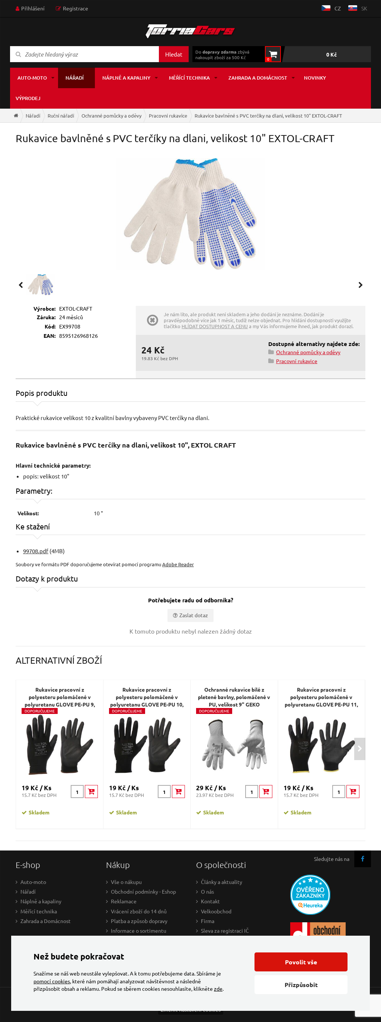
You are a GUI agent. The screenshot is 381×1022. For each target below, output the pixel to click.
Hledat (173, 54)
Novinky (315, 77)
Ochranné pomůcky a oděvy (111, 115)
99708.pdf (35, 550)
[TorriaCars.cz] (16, 115)
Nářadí (74, 77)
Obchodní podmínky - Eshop (143, 891)
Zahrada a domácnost (257, 77)
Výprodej (28, 98)
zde (218, 988)
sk (364, 8)
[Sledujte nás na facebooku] (362, 858)
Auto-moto (32, 77)
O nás (207, 891)
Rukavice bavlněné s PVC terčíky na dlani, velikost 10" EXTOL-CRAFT (268, 115)
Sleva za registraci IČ (225, 930)
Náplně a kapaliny (126, 77)
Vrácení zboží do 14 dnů (139, 911)
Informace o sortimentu (138, 930)
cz (337, 8)
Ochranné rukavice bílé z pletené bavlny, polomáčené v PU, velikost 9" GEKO (234, 697)
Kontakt (210, 901)
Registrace (75, 8)
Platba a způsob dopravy (139, 920)
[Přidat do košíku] (91, 791)
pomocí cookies (51, 981)
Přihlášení (33, 8)
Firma (207, 920)
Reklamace (124, 901)
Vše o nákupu (126, 881)
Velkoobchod (216, 911)
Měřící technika (189, 77)
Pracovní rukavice (168, 115)
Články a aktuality (221, 881)
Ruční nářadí (61, 115)
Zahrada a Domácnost (45, 920)
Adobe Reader (178, 564)
